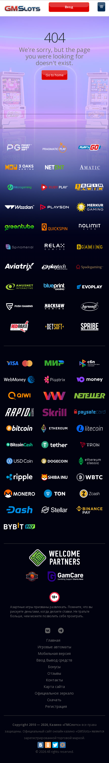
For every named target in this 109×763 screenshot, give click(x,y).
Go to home (55, 75)
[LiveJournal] (70, 745)
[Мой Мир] (63, 745)
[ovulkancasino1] (47, 630)
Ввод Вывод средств (54, 660)
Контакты (54, 680)
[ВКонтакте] (41, 745)
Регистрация (56, 706)
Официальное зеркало (54, 693)
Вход (69, 7)
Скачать (54, 699)
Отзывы (54, 673)
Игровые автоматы (54, 646)
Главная (53, 640)
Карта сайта (54, 686)
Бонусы (54, 666)
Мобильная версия (54, 653)
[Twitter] (55, 745)
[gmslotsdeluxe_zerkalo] (61, 630)
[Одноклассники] (48, 745)
